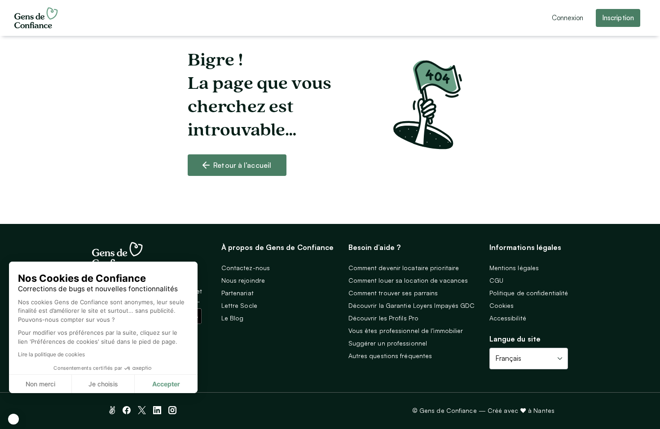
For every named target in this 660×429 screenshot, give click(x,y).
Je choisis (103, 384)
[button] (13, 419)
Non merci (40, 384)
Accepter (166, 384)
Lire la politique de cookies (51, 354)
